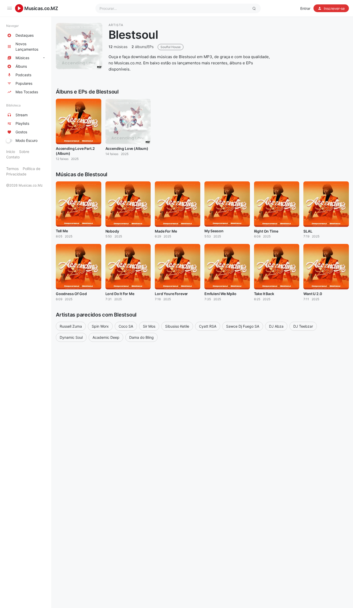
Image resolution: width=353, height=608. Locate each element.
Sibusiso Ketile (177, 326)
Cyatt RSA (207, 326)
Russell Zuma (71, 326)
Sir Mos (149, 326)
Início (10, 151)
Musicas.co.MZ (41, 8)
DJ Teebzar (303, 326)
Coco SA (126, 326)
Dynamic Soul (71, 337)
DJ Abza (276, 326)
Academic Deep (106, 337)
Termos (12, 168)
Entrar (305, 8)
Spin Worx (100, 326)
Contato (13, 157)
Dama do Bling (141, 337)
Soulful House (170, 47)
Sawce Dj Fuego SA (242, 326)
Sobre (24, 151)
